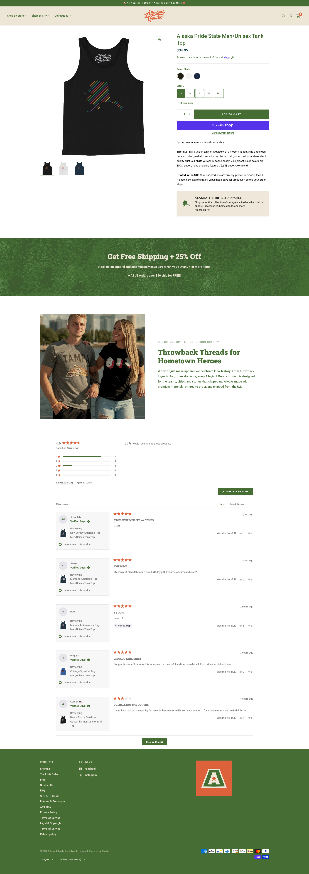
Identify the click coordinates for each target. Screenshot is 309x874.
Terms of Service (50, 818)
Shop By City (39, 15)
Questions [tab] (84, 483)
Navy (197, 76)
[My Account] (290, 15)
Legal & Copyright (51, 823)
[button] (86, 456)
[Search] (283, 15)
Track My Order (49, 774)
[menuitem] (18, 16)
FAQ (42, 790)
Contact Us (46, 785)
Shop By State (15, 15)
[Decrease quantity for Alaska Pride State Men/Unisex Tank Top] (179, 114)
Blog (43, 779)
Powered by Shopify (99, 851)
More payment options (223, 133)
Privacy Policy (48, 812)
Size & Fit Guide (49, 796)
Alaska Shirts (202, 209)
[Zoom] (159, 39)
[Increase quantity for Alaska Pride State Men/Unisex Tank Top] (189, 114)
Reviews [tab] (64, 483)
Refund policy (48, 834)
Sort (222, 504)
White (189, 76)
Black (181, 76)
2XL (219, 93)
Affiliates (45, 807)
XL (208, 93)
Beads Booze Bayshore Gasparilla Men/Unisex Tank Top (86, 721)
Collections (61, 15)
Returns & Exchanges (52, 801)
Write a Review (238, 492)
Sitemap (45, 768)
